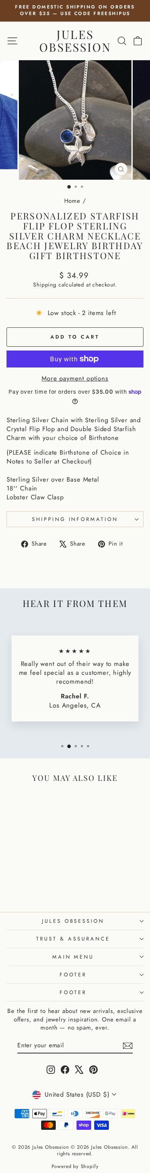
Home (72, 201)
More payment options (75, 378)
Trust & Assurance (73, 938)
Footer (73, 974)
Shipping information (75, 519)
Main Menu (73, 957)
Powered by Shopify (75, 1166)
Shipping (45, 284)
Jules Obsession (75, 41)
